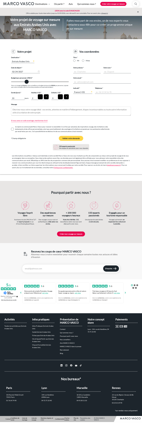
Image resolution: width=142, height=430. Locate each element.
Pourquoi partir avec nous (69, 336)
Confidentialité (59, 419)
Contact (62, 329)
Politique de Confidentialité (63, 167)
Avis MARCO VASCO (67, 343)
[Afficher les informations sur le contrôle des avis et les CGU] (17, 296)
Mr (78, 60)
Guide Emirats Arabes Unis (41, 332)
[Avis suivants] (125, 292)
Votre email (77, 78)
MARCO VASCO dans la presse (70, 346)
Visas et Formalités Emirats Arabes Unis (41, 346)
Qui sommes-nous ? (66, 333)
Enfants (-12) (55, 93)
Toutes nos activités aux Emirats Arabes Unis (15, 327)
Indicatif (76, 88)
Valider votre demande (71, 138)
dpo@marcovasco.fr (114, 165)
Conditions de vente (15, 419)
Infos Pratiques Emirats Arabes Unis (43, 327)
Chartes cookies (66, 419)
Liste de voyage (34, 419)
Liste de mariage (24, 419)
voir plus (45, 293)
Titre (75, 57)
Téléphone (98, 88)
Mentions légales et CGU (47, 419)
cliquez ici (104, 13)
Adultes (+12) (35, 93)
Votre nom (107, 68)
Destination (15, 57)
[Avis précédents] (20, 292)
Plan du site (76, 419)
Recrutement (64, 350)
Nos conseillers (65, 339)
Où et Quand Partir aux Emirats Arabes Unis (43, 340)
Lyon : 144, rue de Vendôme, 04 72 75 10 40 (98, 330)
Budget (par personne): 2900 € (21, 78)
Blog (61, 353)
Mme (88, 60)
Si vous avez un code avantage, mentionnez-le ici (29, 120)
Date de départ (16, 68)
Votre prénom (78, 68)
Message (14, 104)
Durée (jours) (15, 93)
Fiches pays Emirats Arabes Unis (43, 335)
